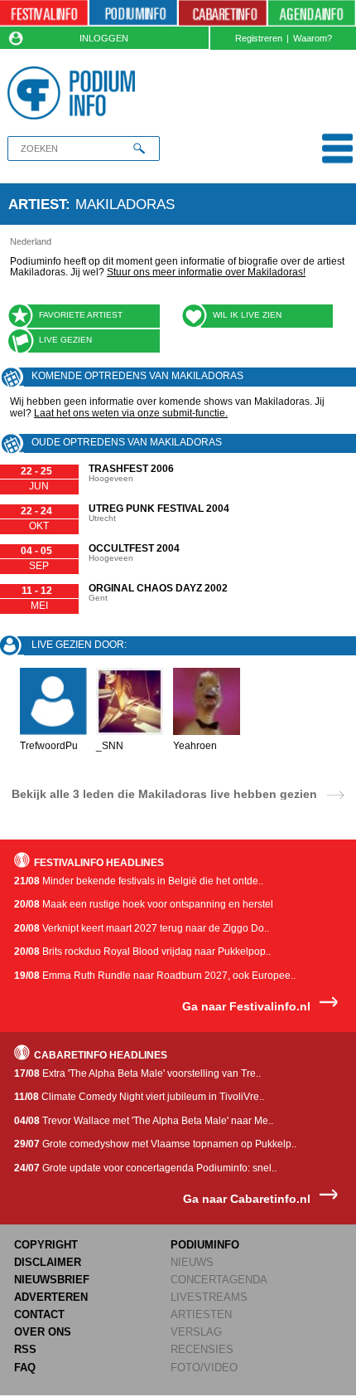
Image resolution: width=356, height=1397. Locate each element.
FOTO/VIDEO (204, 1367)
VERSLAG (196, 1332)
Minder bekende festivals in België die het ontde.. (138, 881)
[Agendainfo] (311, 13)
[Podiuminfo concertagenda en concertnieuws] (133, 13)
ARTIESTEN (201, 1314)
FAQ (25, 1367)
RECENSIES (202, 1349)
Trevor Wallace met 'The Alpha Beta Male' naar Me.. (143, 1121)
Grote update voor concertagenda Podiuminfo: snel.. (145, 1168)
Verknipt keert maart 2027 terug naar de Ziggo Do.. (141, 928)
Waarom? (312, 38)
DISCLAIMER (47, 1262)
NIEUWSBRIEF (51, 1279)
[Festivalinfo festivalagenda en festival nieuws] (44, 13)
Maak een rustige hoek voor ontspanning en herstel (143, 904)
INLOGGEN (103, 38)
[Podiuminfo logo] (74, 92)
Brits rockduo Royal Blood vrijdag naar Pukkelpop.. (142, 951)
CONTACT (39, 1314)
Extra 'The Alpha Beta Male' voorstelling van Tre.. (137, 1073)
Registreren (258, 38)
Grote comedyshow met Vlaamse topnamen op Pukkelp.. (155, 1144)
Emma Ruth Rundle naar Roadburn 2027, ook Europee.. (155, 975)
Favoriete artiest (81, 314)
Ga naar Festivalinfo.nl (246, 1006)
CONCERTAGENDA (219, 1279)
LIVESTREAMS (209, 1297)
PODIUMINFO (205, 1245)
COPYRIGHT (46, 1245)
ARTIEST (36, 204)
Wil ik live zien (247, 314)
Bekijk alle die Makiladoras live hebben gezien (164, 793)
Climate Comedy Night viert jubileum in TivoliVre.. (139, 1097)
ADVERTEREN (51, 1297)
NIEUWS (192, 1262)
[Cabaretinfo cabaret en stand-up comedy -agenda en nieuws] (223, 13)
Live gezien (65, 339)
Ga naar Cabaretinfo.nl (246, 1199)
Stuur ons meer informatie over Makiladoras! (206, 272)
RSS (25, 1349)
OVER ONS (42, 1332)
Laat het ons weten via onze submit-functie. (131, 413)
